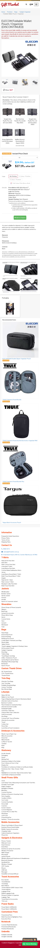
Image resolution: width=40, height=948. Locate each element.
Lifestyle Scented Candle (9, 706)
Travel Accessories (10, 877)
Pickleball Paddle (6, 708)
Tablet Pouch (5, 644)
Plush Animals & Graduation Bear (11, 705)
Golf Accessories (6, 714)
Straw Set (4, 738)
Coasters (4, 806)
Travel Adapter (6, 889)
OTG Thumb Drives (7, 673)
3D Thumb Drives (6, 671)
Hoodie (3, 599)
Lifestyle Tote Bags (7, 681)
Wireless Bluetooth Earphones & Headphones (15, 858)
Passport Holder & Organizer (10, 895)
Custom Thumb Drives (11, 668)
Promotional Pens (6, 915)
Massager (4, 872)
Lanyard (3, 623)
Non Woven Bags (6, 689)
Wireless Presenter (7, 850)
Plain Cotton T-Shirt (7, 582)
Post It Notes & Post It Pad (9, 763)
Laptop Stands (5, 856)
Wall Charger (5, 852)
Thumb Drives (5, 675)
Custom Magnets (6, 809)
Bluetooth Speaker (7, 860)
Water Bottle (5, 740)
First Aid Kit (5, 880)
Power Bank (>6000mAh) (9, 909)
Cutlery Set (4, 724)
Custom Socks (5, 619)
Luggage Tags (5, 897)
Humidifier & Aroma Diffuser (9, 874)
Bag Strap (4, 611)
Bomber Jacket (5, 593)
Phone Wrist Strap (7, 615)
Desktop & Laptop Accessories (10, 848)
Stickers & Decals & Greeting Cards (12, 794)
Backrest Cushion (6, 703)
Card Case (4, 815)
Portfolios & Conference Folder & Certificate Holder (17, 767)
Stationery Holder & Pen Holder (11, 761)
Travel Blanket (5, 882)
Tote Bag (5, 678)
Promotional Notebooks (8, 927)
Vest (2, 621)
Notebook (5, 922)
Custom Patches (6, 792)
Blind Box (4, 790)
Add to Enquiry (21, 217)
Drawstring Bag (6, 636)
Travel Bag (4, 883)
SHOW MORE (20, 145)
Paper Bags (4, 632)
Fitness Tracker (6, 841)
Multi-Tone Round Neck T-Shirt (10, 576)
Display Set (4, 765)
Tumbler (4, 743)
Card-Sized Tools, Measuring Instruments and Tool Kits (18, 782)
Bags (15, 12)
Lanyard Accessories (7, 613)
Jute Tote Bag (5, 683)
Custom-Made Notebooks (9, 925)
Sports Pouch (5, 665)
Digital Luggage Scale (7, 893)
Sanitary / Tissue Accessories (10, 819)
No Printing (13, 176)
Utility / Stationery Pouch (9, 658)
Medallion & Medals (7, 788)
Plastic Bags (5, 642)
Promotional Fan (6, 817)
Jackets (5, 589)
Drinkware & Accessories (12, 731)
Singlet (3, 578)
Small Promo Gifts (9, 778)
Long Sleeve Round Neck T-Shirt (11, 574)
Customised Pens (9, 912)
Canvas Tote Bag (6, 687)
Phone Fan (4, 835)
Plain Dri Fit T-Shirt (7, 580)
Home (3, 12)
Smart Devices (5, 845)
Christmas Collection (7, 710)
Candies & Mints (6, 798)
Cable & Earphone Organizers (10, 833)
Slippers (3, 609)
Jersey (3, 572)
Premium (9, 12)
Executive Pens (6, 919)
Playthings (4, 813)
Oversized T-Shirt (6, 566)
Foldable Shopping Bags (8, 685)
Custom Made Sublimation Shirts (11, 570)
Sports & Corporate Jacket (9, 601)
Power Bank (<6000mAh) (9, 907)
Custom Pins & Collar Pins (9, 811)
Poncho (3, 597)
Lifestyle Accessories (7, 720)
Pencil (3, 757)
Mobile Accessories (10, 822)
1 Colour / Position (24, 176)
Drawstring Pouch (6, 634)
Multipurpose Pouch (7, 638)
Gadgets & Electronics (11, 838)
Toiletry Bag (5, 654)
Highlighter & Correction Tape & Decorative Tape (16, 773)
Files (2, 771)
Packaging (4, 755)
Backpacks (4, 663)
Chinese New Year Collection (10, 712)
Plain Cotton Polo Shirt (8, 564)
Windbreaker (5, 592)
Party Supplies (5, 796)
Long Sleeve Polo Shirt (8, 568)
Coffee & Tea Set (6, 741)
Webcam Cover (6, 843)
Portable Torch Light (7, 784)
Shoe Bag (4, 652)
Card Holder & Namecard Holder (11, 774)
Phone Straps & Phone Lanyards (11, 607)
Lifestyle (5, 692)
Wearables (6, 604)
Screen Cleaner (6, 808)
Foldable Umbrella (6, 934)
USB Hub (4, 870)
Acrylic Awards (5, 753)
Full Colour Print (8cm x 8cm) (21, 183)
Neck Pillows (5, 885)
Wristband (4, 625)
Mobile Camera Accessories (9, 829)
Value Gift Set (5, 695)
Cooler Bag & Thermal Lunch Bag (11, 640)
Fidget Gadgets (6, 786)
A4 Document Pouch (7, 648)
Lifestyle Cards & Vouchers (9, 701)
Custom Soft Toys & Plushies (10, 718)
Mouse (3, 868)
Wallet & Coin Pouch (7, 697)
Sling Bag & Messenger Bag (9, 661)
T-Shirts (5, 558)
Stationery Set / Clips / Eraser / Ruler (12, 769)
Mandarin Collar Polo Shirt (9, 584)
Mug (2, 747)
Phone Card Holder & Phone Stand (11, 825)
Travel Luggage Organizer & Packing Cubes (14, 646)
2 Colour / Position (15, 179)
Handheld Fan (5, 862)
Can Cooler (4, 800)
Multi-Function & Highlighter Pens (11, 917)
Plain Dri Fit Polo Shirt (7, 560)
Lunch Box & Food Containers (10, 728)
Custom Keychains (7, 802)
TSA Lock (4, 901)
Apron (3, 617)
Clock (3, 780)
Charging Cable (6, 831)
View (9, 90)
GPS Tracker (5, 866)
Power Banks (7, 904)
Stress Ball (4, 804)
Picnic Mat (4, 726)
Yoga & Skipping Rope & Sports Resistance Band (16, 699)
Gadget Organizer (25, 12)
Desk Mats (4, 847)
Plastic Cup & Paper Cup (8, 734)
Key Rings (4, 716)
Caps (3, 626)
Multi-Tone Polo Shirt (7, 586)
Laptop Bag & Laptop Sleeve (10, 660)
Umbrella (5, 932)
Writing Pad (5, 759)
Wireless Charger (6, 864)
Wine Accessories (6, 736)
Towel (3, 722)
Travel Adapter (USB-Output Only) (12, 887)
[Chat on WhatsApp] (30, 944)
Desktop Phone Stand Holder (10, 827)
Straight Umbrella (6, 936)
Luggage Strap (5, 891)
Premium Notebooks (7, 928)
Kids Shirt (4, 562)
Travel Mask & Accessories (9, 899)
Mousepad (4, 854)
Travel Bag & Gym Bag (8, 656)
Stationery (6, 750)
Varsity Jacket (5, 595)
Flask (2, 745)
